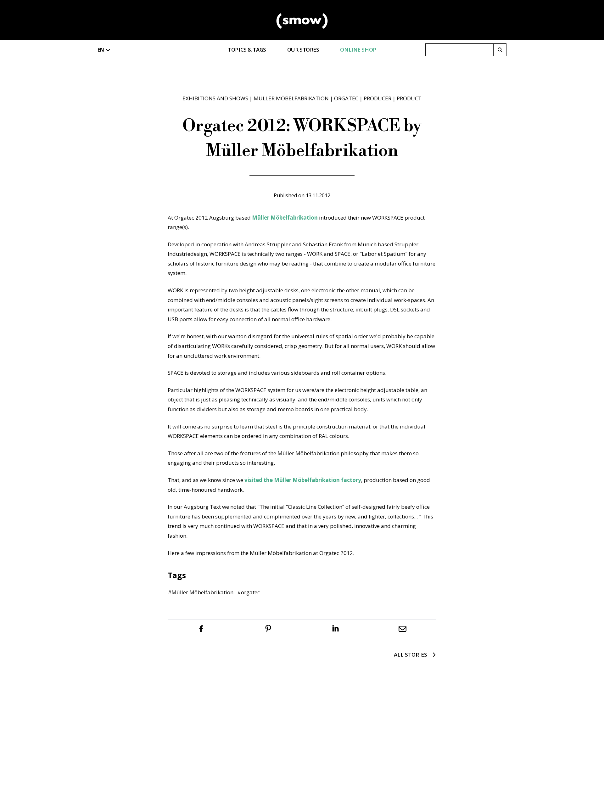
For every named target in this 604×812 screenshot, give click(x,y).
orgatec (346, 98)
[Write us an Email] (403, 628)
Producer (377, 98)
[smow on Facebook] (201, 628)
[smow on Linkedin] (335, 628)
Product (409, 98)
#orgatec (248, 592)
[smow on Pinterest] (268, 628)
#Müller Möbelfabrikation (200, 592)
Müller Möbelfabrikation (291, 98)
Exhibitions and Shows (215, 98)
